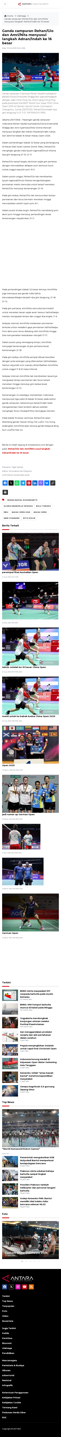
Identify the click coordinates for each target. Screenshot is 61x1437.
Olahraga (22, 16)
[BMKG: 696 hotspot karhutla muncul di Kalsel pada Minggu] (10, 1008)
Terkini (6, 982)
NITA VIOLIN (29, 518)
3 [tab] (30, 1261)
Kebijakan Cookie (11, 1402)
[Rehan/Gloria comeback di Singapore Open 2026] (30, 600)
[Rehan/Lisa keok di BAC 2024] (21, 836)
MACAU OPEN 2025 (21, 512)
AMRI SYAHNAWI (12, 518)
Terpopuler (8, 1306)
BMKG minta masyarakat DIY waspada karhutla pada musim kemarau (36, 994)
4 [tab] (34, 1261)
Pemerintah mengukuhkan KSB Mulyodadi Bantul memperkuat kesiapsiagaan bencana (37, 1160)
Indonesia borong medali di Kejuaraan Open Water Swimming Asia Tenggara (38, 1062)
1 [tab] (22, 1261)
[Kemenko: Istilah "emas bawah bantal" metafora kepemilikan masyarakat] (10, 1077)
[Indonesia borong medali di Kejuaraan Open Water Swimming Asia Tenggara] (10, 1063)
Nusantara (7, 1321)
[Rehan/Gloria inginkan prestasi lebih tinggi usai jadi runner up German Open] (30, 793)
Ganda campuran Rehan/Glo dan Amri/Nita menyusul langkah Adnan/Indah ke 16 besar (26, 20)
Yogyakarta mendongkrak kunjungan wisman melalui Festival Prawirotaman (34, 1021)
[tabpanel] (30, 1240)
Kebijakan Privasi (11, 1397)
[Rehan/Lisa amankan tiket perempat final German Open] (30, 912)
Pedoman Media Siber (14, 1412)
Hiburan (6, 1370)
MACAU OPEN (40, 512)
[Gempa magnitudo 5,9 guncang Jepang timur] (10, 1090)
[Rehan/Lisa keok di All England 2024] (23, 871)
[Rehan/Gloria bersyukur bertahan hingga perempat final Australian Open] (30, 551)
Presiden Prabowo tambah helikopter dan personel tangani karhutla (37, 1187)
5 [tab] (39, 1261)
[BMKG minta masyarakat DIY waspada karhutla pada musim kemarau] (10, 995)
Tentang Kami (9, 1407)
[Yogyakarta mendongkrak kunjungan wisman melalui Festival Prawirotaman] (10, 1022)
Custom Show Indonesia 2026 (26, 1252)
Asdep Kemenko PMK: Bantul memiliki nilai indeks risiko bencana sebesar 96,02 (36, 1201)
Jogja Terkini (9, 1328)
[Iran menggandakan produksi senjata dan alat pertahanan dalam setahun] (10, 1036)
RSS (4, 1417)
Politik (5, 1333)
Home (10, 16)
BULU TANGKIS (43, 506)
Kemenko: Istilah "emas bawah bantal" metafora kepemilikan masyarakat (36, 1076)
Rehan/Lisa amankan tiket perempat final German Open (26, 931)
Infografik (7, 1385)
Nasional (6, 1380)
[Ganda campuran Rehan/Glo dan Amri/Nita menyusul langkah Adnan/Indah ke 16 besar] (30, 1128)
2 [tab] (26, 1261)
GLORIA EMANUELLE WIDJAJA (18, 506)
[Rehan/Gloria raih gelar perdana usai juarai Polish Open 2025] (30, 744)
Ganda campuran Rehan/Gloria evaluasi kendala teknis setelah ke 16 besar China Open (29, 665)
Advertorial (8, 1375)
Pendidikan (8, 1353)
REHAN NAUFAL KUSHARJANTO (22, 500)
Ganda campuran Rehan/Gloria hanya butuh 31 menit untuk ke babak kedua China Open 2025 (28, 715)
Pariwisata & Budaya (13, 1365)
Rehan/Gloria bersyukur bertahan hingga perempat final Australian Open (25, 571)
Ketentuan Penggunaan (15, 1392)
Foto (5, 1214)
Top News (8, 1102)
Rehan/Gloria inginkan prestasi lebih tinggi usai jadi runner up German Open (29, 813)
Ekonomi (6, 1343)
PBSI (6, 512)
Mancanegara (9, 1360)
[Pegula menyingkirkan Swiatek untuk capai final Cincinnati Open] (10, 1049)
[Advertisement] (30, 254)
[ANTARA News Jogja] (33, 4)
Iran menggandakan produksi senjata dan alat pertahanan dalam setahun (36, 1035)
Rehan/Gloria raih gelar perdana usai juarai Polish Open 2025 (30, 764)
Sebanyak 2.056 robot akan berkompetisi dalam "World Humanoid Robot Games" (30, 1147)
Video (5, 1316)
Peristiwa (7, 1338)
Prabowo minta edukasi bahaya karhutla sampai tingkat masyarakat (37, 1174)
